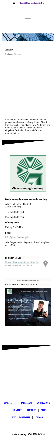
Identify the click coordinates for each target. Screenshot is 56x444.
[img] (28, 37)
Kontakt (17, 410)
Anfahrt (31, 410)
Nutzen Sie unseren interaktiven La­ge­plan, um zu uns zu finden (22, 263)
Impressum (26, 402)
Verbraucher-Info (31, 2)
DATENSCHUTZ (44, 402)
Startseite (9, 402)
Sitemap (38, 417)
